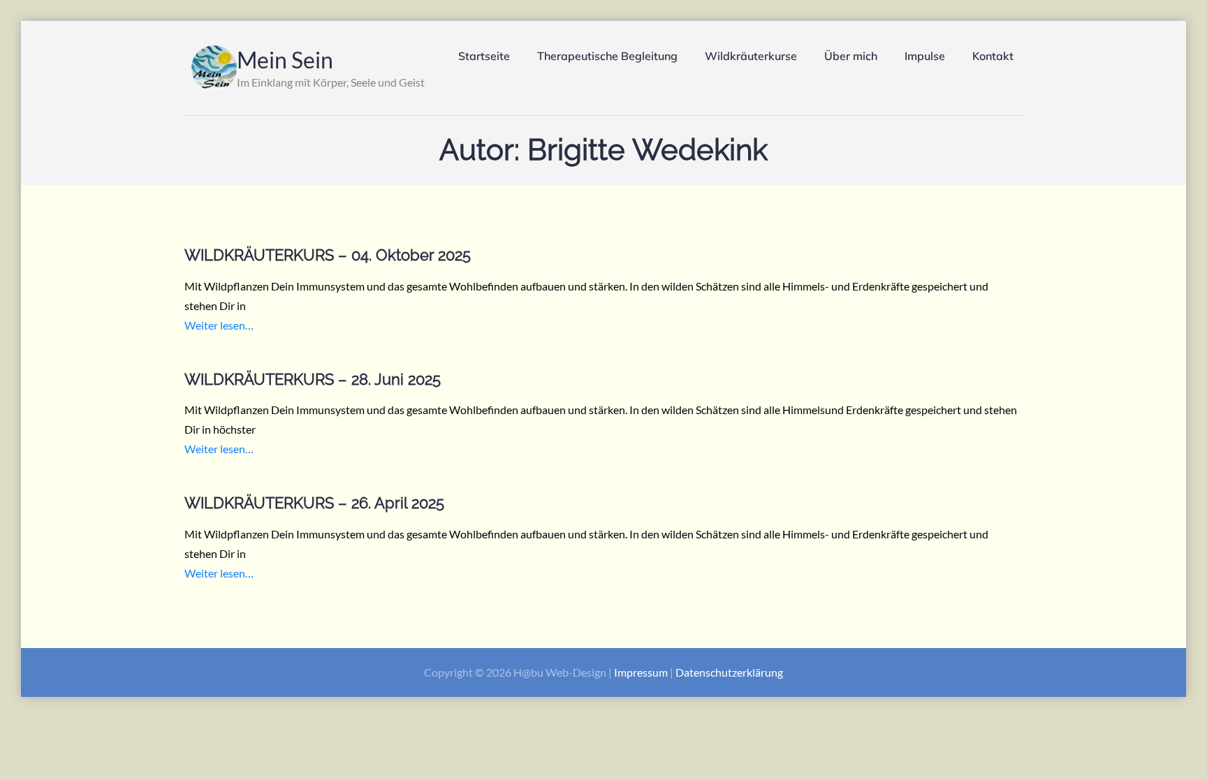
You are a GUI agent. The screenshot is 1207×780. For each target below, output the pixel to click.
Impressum (641, 672)
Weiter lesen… (219, 325)
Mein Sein (285, 59)
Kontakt (993, 56)
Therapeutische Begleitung (607, 56)
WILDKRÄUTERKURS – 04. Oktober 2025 (327, 255)
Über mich (850, 56)
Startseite (484, 56)
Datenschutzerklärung (729, 672)
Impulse (925, 56)
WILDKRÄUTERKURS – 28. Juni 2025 (312, 379)
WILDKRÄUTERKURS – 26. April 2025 (314, 503)
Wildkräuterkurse (751, 56)
